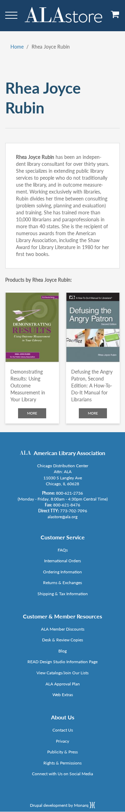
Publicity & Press (62, 751)
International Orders (62, 560)
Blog (62, 650)
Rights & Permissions (62, 763)
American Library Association (69, 453)
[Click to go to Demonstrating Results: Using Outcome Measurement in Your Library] (32, 327)
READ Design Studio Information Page (62, 661)
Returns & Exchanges (62, 582)
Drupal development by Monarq (60, 805)
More (32, 413)
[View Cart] (115, 17)
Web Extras (62, 694)
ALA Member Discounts (62, 629)
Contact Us (62, 730)
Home (17, 47)
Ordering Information (62, 571)
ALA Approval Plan (62, 683)
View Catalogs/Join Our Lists (62, 672)
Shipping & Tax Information (63, 593)
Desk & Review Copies (62, 639)
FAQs (63, 550)
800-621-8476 (66, 504)
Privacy (62, 741)
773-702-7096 (73, 510)
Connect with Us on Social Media (62, 773)
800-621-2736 (69, 493)
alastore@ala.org (62, 516)
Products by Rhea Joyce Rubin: (38, 280)
